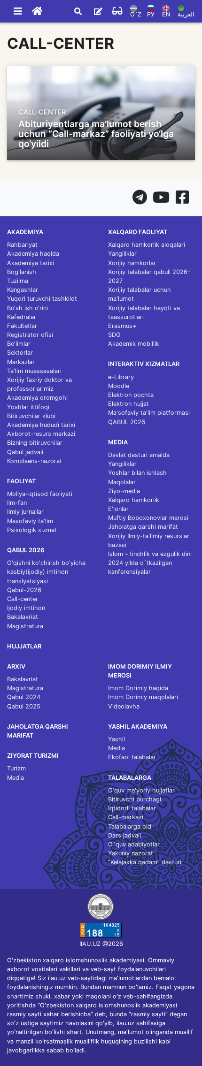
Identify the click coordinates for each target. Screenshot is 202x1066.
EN (166, 14)
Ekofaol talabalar (132, 757)
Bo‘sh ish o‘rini (27, 308)
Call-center (22, 598)
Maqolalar (122, 482)
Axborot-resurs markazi (41, 433)
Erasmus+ (122, 325)
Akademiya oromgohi (37, 397)
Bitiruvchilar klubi (31, 415)
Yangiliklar (122, 253)
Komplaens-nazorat (34, 460)
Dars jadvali (124, 835)
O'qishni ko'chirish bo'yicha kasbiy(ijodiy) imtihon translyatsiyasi (46, 571)
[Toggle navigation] (18, 11)
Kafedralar (21, 316)
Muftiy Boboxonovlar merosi (148, 517)
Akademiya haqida (33, 253)
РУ (151, 14)
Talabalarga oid (129, 826)
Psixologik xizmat (32, 529)
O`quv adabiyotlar (134, 844)
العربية (186, 14)
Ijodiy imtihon (26, 607)
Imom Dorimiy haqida (138, 688)
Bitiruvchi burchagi (134, 799)
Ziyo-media (124, 491)
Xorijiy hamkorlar (132, 262)
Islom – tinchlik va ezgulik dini (150, 553)
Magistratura (25, 626)
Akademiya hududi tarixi (41, 424)
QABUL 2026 (126, 422)
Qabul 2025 (23, 706)
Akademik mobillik (133, 343)
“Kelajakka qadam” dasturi (144, 862)
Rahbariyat (22, 244)
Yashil (116, 739)
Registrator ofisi (30, 334)
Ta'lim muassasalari (34, 370)
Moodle (118, 385)
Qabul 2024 (23, 697)
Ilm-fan (17, 502)
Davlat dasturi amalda (139, 454)
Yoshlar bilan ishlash (137, 472)
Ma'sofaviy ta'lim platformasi (149, 412)
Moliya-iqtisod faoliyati (39, 493)
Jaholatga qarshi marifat (143, 526)
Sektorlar (20, 352)
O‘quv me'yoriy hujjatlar (141, 790)
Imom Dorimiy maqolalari (143, 697)
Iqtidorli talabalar (132, 808)
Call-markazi (125, 817)
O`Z (135, 14)
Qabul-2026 (24, 590)
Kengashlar (22, 289)
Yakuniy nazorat (130, 853)
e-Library (121, 377)
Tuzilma (17, 280)
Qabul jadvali (25, 452)
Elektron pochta (131, 394)
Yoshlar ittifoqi (28, 407)
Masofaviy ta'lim (30, 521)
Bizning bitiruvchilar (34, 442)
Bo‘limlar (19, 343)
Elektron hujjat (128, 403)
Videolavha (124, 706)
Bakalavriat (22, 616)
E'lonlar (118, 508)
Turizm (16, 768)
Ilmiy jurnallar (25, 511)
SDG (114, 334)
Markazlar (21, 361)
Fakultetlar (22, 325)
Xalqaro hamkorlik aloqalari (146, 244)
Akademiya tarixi (30, 262)
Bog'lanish (21, 271)
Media (15, 777)
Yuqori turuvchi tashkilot (42, 298)
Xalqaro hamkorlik (133, 499)
